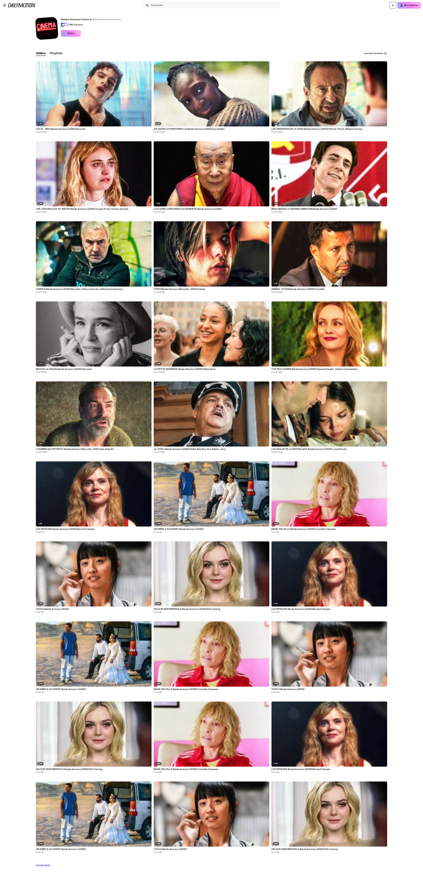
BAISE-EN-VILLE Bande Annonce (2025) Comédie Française (186, 689)
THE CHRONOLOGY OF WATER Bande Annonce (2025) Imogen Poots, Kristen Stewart (82, 209)
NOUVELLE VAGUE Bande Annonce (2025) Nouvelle (64, 369)
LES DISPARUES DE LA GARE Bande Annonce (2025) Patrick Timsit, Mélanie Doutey (316, 129)
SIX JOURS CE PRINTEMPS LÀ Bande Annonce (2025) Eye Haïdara (189, 129)
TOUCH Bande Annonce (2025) (52, 609)
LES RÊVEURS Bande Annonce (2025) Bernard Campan (65, 529)
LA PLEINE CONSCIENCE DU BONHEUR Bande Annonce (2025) (188, 209)
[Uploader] (392, 5)
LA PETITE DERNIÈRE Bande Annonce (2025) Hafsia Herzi (185, 369)
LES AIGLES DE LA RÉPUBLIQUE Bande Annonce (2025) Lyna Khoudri (309, 449)
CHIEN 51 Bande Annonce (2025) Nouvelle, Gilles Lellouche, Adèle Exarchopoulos (79, 289)
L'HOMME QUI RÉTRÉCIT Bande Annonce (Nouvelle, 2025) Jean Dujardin (75, 449)
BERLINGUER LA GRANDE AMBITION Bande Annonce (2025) (304, 209)
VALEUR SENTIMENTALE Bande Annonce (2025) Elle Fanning (69, 769)
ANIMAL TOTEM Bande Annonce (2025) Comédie (298, 289)
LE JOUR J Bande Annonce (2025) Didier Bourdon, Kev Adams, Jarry (190, 449)
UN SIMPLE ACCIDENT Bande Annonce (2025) (61, 689)
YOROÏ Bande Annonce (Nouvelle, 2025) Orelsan (179, 289)
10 (49, 865)
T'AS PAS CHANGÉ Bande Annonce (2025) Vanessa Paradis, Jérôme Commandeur (314, 369)
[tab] (41, 53)
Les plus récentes (373, 53)
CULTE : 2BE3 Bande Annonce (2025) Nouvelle (60, 129)
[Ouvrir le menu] (4, 5)
